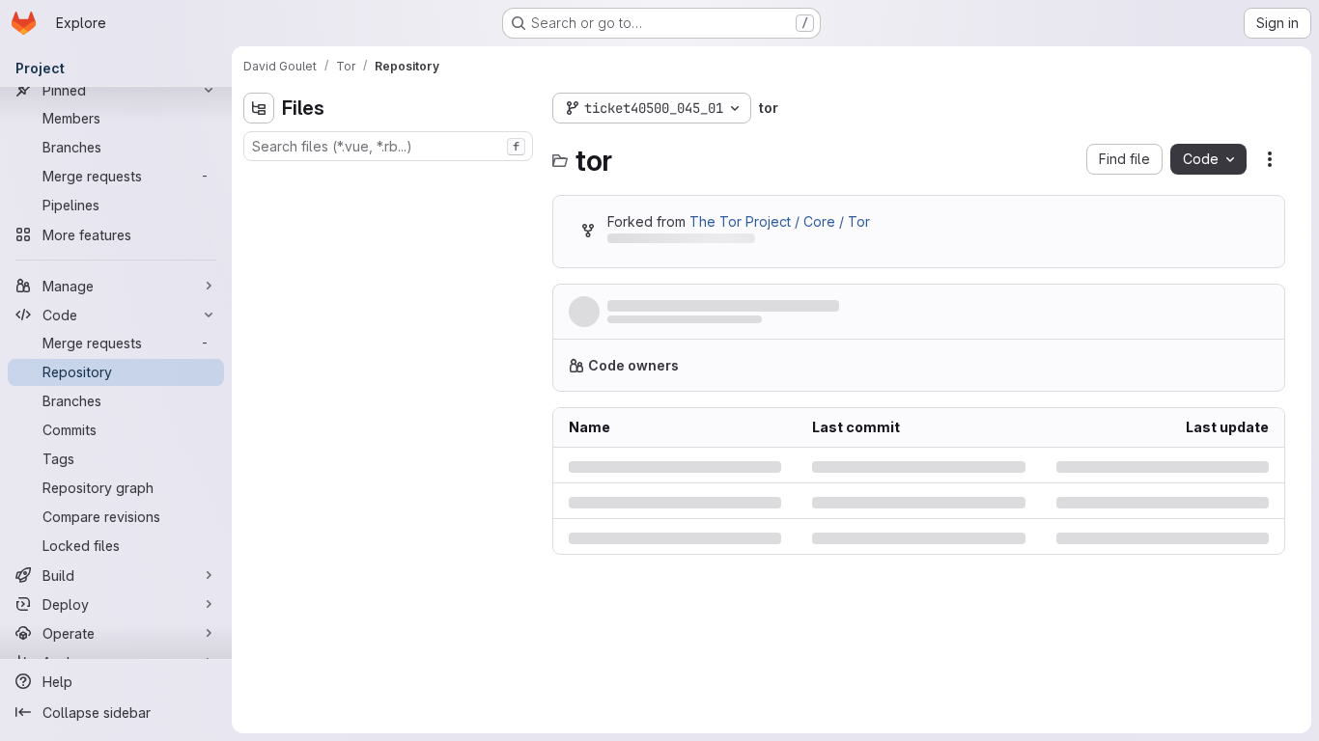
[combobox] (388, 146)
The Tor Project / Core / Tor (779, 221)
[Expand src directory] (258, 334)
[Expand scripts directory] (258, 304)
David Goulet (644, 324)
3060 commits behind (675, 241)
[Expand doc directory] (258, 242)
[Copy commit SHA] (1176, 315)
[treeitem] (390, 180)
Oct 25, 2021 (772, 324)
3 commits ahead (805, 241)
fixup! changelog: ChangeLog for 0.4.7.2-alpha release (794, 306)
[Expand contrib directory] (258, 211)
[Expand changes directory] (258, 180)
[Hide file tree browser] (258, 108)
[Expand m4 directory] (258, 273)
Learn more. (1136, 373)
